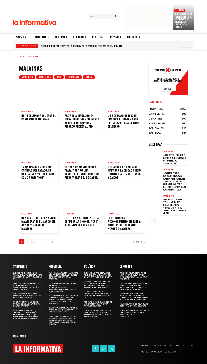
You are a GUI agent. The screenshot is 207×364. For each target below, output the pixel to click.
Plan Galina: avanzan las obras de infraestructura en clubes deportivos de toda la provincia (63, 276)
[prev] (184, 46)
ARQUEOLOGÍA (45, 77)
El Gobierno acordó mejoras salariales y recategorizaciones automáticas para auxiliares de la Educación (62, 287)
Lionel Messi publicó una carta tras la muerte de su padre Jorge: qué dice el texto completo (134, 313)
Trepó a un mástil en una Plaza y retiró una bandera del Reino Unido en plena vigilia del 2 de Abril (82, 172)
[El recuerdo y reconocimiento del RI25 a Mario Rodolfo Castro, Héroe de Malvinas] (125, 198)
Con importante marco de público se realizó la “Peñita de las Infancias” (26, 304)
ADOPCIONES (27, 77)
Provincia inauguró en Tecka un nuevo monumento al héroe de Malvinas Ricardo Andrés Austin (82, 121)
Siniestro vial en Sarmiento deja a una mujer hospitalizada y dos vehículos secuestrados (27, 286)
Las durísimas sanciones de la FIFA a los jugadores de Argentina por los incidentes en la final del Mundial (133, 286)
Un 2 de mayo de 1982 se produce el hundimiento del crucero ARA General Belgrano (124, 121)
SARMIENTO (179, 10)
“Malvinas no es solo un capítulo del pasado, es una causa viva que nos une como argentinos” (38, 172)
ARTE (59, 77)
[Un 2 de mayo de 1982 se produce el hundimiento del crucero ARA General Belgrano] (125, 96)
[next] (189, 46)
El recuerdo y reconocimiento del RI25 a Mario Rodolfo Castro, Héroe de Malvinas (124, 223)
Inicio (22, 56)
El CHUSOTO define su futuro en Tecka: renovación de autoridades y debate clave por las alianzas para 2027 (97, 284)
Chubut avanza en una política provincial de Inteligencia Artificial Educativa (63, 310)
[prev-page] (150, 220)
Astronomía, (73, 77)
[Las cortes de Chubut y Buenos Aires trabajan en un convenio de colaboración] (154, 157)
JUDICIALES (168, 151)
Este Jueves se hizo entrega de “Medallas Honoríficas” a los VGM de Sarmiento (82, 221)
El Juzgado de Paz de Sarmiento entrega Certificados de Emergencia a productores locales (183, 20)
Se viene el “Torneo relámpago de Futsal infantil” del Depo (134, 305)
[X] (111, 348)
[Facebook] (95, 348)
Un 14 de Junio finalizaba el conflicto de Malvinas (38, 117)
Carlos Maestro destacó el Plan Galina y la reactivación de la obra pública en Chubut (89, 46)
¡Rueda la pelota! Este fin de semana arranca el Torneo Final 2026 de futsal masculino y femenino (134, 276)
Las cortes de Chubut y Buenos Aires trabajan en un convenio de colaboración (175, 159)
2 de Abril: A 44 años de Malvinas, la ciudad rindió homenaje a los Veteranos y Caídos (124, 172)
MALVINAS (27, 111)
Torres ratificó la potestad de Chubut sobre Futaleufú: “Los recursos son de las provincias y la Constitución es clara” (62, 320)
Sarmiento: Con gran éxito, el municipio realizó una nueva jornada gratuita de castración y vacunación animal (174, 206)
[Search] (115, 16)
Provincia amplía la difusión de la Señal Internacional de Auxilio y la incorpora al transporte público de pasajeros (63, 300)
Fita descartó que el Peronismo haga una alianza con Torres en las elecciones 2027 (98, 295)
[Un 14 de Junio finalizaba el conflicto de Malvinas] (38, 96)
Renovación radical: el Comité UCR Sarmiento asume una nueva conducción (98, 304)
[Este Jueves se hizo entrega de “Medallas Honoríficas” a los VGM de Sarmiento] (82, 198)
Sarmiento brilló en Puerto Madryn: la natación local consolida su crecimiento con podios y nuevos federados (134, 297)
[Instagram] (103, 348)
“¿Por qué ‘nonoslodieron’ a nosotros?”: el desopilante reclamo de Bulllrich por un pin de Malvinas (97, 313)
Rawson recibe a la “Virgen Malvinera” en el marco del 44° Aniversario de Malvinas (38, 223)
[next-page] (52, 241)
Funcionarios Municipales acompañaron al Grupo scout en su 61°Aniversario (27, 296)
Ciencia (88, 77)
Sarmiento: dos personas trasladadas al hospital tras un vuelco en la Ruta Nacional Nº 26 (27, 276)
